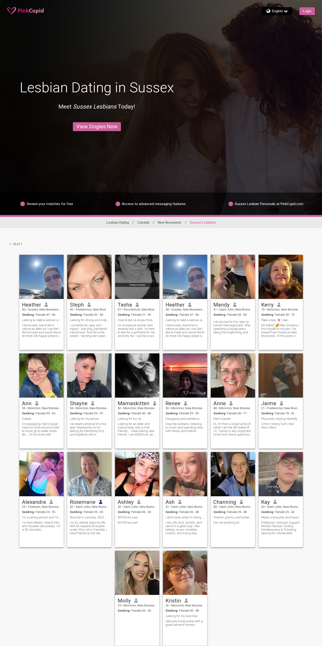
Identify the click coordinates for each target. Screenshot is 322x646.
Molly (124, 601)
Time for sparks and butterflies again (232, 517)
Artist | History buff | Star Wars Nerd (277, 425)
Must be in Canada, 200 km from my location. (89, 517)
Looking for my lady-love (181, 616)
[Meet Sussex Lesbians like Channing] (233, 474)
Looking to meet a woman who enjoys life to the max (41, 320)
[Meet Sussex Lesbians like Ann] (41, 375)
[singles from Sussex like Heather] (41, 277)
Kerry (267, 305)
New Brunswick (169, 222)
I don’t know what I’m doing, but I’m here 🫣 (185, 517)
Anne (219, 403)
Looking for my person (84, 418)
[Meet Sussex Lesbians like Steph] (89, 277)
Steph (77, 305)
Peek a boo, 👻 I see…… (276, 320)
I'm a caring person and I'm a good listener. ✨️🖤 (41, 517)
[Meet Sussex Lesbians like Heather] (185, 277)
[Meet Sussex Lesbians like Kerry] (281, 277)
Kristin (173, 601)
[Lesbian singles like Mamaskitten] (137, 375)
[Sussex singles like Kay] (281, 474)
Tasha (125, 305)
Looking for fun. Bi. (130, 418)
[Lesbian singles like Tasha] (137, 277)
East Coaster (222, 418)
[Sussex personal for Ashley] (137, 474)
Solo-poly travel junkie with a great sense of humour (184, 622)
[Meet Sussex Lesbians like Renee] (185, 375)
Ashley (126, 502)
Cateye (26, 418)
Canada (143, 222)
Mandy (221, 305)
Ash (170, 502)
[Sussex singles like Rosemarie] (89, 474)
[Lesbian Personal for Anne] (233, 375)
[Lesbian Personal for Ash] (185, 474)
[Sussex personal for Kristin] (185, 573)
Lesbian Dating (117, 222)
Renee (172, 403)
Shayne (78, 403)
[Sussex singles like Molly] (137, 573)
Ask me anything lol (226, 522)
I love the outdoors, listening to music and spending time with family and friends (183, 427)
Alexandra (34, 502)
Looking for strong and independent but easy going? (89, 320)
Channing (224, 502)
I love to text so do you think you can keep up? (137, 320)
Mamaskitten (133, 403)
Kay (265, 502)
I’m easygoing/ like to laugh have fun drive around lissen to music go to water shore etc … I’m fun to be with (40, 429)
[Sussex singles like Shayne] (89, 375)
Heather (31, 305)
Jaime (268, 403)
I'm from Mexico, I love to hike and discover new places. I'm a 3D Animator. (41, 526)
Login (307, 11)
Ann (27, 403)
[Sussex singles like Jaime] (281, 375)
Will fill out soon (128, 517)
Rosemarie (82, 502)
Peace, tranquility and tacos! (280, 517)
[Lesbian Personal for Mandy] (233, 277)
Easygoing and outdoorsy (182, 418)
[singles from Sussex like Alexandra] (41, 474)
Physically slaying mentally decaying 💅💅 (280, 418)
